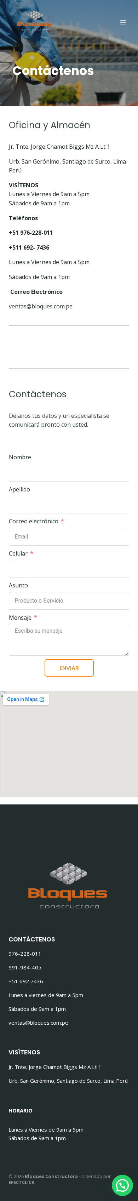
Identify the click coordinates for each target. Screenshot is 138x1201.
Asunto (18, 585)
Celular (18, 553)
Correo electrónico (33, 521)
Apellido (19, 489)
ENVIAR (69, 668)
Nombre (20, 457)
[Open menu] (123, 22)
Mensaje (20, 617)
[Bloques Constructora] (35, 19)
